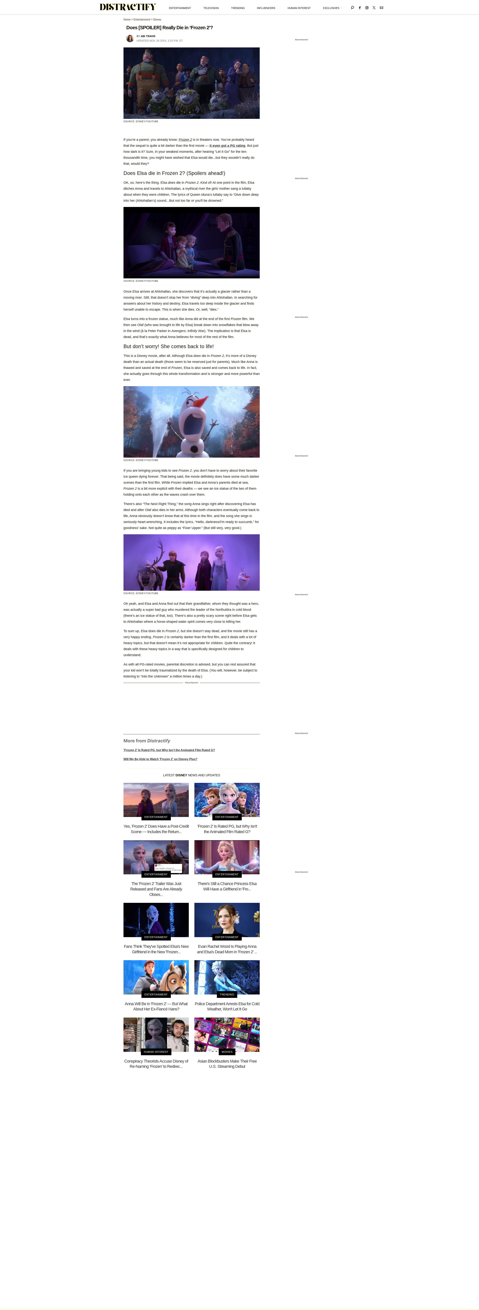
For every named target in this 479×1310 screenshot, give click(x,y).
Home (127, 19)
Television (211, 8)
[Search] (352, 7)
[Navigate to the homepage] (128, 7)
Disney (157, 19)
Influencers (266, 8)
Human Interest (299, 8)
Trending (238, 8)
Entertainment (180, 8)
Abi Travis (148, 36)
